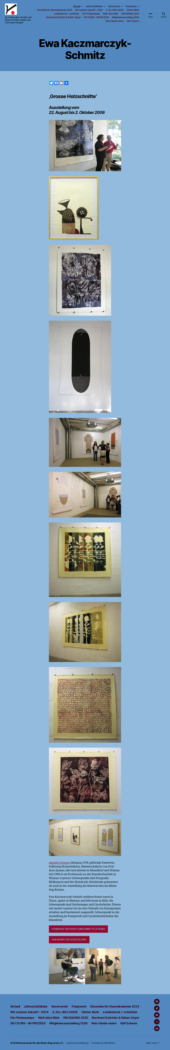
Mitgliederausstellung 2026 (125, 17)
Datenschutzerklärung (77, 1043)
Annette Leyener (59, 862)
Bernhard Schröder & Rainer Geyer (63, 17)
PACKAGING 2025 (130, 13)
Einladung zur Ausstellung (69, 939)
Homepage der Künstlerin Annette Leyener (78, 929)
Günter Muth (133, 10)
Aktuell (76, 6)
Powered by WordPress (103, 1043)
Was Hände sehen (115, 21)
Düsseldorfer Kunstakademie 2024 (54, 10)
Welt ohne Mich (110, 13)
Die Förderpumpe (91, 13)
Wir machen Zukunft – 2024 (89, 10)
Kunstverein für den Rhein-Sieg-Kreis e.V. (41, 1043)
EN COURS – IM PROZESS (96, 17)
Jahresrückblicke (94, 6)
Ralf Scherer (133, 21)
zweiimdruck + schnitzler (66, 13)
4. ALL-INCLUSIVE (114, 10)
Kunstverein (114, 6)
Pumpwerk (131, 6)
